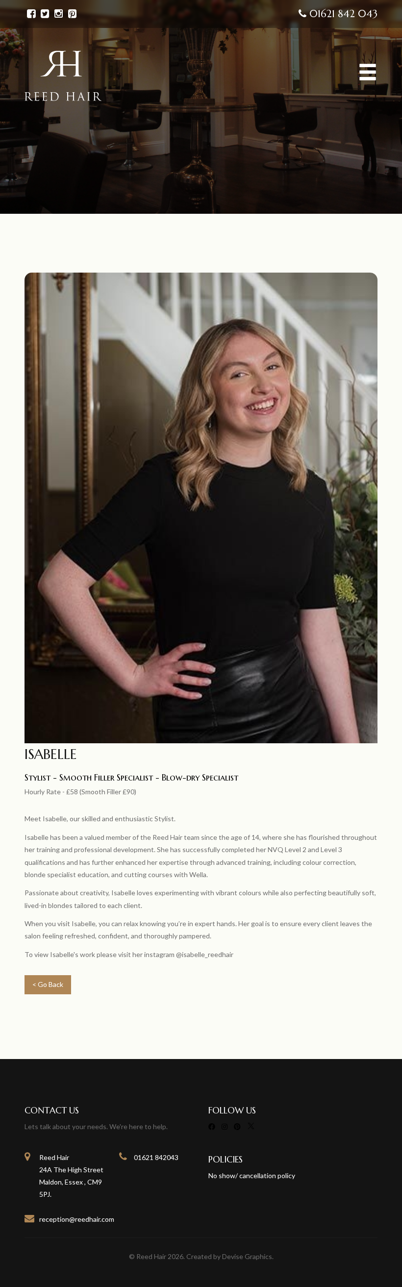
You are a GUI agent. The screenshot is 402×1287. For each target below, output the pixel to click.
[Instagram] (224, 1126)
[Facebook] (211, 1126)
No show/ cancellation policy (251, 1175)
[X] (251, 1126)
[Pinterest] (237, 1126)
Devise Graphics (247, 1256)
